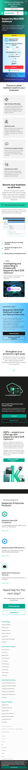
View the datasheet (11, 76)
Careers (3, 756)
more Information (5, 765)
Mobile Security (5, 655)
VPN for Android (5, 666)
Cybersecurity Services (7, 707)
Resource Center (4, 747)
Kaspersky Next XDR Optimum (8, 691)
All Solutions (4, 642)
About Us (3, 738)
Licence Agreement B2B (5, 731)
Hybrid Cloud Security (6, 719)
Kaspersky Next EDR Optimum (8, 688)
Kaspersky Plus (5, 627)
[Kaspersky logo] (9, 13)
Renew (18, 74)
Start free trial (11, 74)
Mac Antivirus (4, 652)
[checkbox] (13, 70)
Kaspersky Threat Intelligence (8, 716)
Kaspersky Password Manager (8, 639)
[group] (14, 278)
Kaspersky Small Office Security (8, 683)
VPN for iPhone (5, 669)
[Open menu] (2, 13)
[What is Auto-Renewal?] (18, 70)
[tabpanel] (14, 400)
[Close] (25, 1)
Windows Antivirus (6, 658)
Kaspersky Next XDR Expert (8, 713)
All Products (4, 697)
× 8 (15, 58)
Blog (2, 744)
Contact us (20, 76)
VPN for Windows (5, 663)
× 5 (12, 54)
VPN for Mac (4, 675)
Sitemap (3, 753)
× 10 (16, 54)
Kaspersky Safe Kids (6, 633)
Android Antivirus (5, 649)
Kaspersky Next (5, 704)
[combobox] (21, 13)
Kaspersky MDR (5, 710)
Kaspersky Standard (6, 624)
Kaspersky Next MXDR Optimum (8, 694)
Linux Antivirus (5, 661)
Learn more (5, 530)
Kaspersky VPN (5, 636)
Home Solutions (6, 621)
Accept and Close (14, 767)
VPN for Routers (5, 672)
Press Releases (4, 750)
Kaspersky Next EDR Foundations (9, 685)
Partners (3, 741)
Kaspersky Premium (6, 630)
